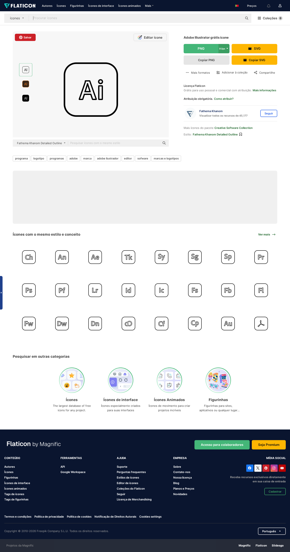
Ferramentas (71, 458)
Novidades (180, 494)
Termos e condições (17, 516)
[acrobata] (261, 323)
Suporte (122, 466)
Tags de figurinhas (16, 499)
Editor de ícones (127, 483)
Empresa (180, 458)
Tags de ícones (14, 494)
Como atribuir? (224, 98)
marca (87, 158)
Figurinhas (77, 5)
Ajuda (121, 458)
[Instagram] (274, 468)
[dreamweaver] (62, 323)
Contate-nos (181, 472)
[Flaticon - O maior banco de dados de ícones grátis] (19, 5)
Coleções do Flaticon (131, 488)
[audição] (228, 323)
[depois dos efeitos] (95, 257)
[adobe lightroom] (95, 290)
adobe (73, 158)
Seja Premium (268, 445)
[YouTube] (282, 468)
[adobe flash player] (261, 290)
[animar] (62, 257)
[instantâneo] (228, 290)
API (63, 466)
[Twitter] (258, 468)
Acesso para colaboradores (222, 445)
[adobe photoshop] (29, 290)
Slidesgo (278, 545)
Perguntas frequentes (131, 472)
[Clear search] (237, 18)
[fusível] (195, 290)
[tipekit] (128, 257)
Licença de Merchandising (134, 499)
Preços (251, 5)
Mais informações (264, 90)
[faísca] (228, 257)
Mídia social (276, 458)
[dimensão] (95, 323)
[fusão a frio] (161, 323)
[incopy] (161, 290)
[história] (161, 257)
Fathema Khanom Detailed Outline (215, 134)
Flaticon (261, 545)
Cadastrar (275, 491)
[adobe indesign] (128, 290)
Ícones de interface (101, 5)
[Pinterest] (266, 468)
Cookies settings (150, 516)
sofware (142, 158)
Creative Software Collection (233, 128)
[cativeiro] (195, 323)
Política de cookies (79, 516)
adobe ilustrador (107, 158)
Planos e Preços (183, 488)
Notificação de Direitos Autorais (115, 516)
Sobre (177, 466)
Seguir (121, 494)
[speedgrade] (195, 257)
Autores (47, 5)
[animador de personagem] (29, 257)
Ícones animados (129, 5)
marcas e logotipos (166, 158)
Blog (176, 483)
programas (57, 158)
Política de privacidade (49, 516)
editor (128, 158)
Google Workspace (73, 472)
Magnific (245, 545)
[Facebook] (249, 468)
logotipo (38, 158)
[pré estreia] (261, 257)
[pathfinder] (62, 290)
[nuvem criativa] (128, 323)
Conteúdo (12, 458)
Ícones (61, 5)
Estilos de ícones (128, 477)
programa (21, 158)
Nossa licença (182, 477)
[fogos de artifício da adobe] (29, 323)
